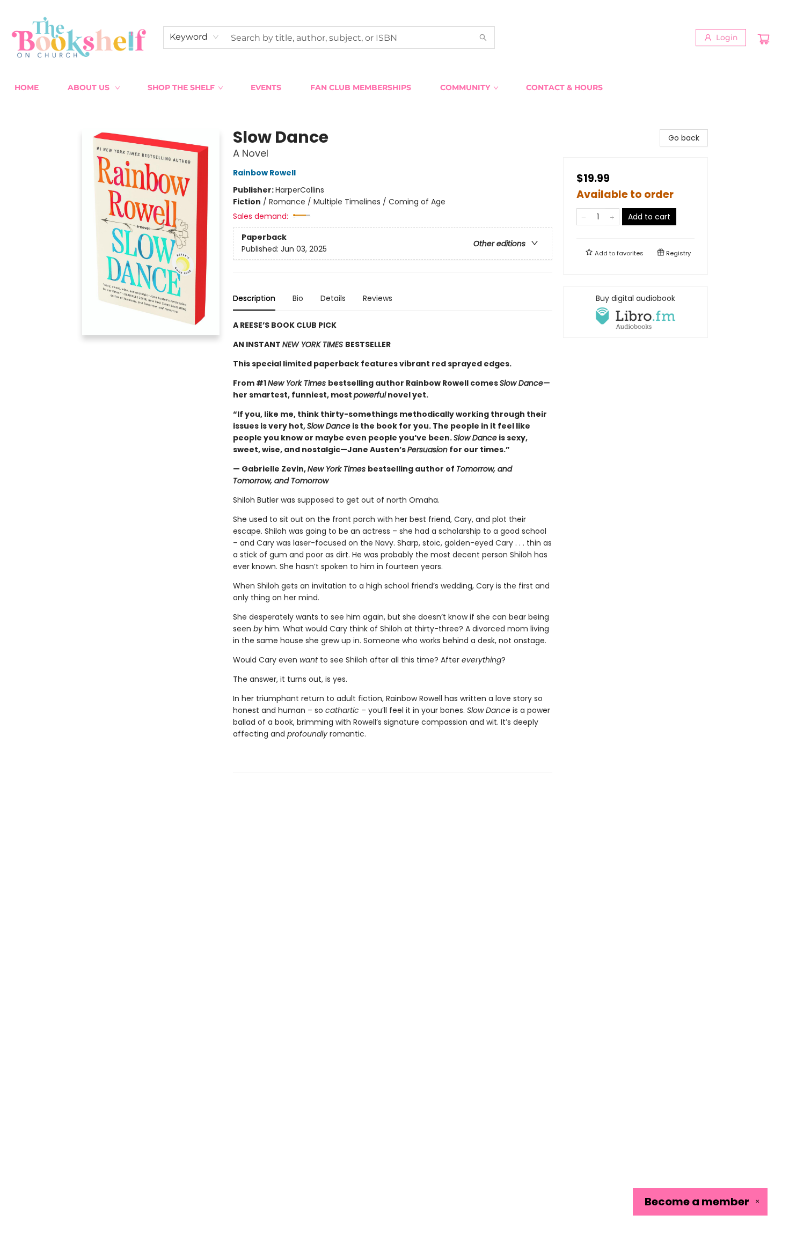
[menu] (394, 87)
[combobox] (194, 37)
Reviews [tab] (377, 298)
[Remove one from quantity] (583, 217)
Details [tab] (333, 298)
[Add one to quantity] (612, 217)
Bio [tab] (298, 298)
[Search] (483, 37)
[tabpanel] (392, 545)
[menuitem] (26, 87)
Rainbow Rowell (264, 172)
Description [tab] (254, 298)
